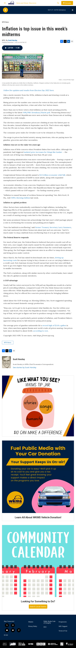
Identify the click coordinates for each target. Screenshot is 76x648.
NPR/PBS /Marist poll (36, 112)
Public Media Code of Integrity (50, 622)
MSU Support (63, 626)
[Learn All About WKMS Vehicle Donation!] (38, 477)
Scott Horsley (12, 40)
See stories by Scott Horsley (24, 367)
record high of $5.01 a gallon (54, 325)
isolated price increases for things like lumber (43, 152)
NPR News (5, 22)
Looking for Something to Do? (38, 601)
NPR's (20, 198)
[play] (5, 10)
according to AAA (40, 331)
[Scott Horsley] (6, 362)
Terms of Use (63, 631)
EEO (45, 627)
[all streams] (73, 10)
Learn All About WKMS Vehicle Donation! (38, 517)
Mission (30, 622)
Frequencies (63, 622)
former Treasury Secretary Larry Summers (53, 227)
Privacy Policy (32, 626)
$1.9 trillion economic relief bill (52, 175)
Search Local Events (38, 606)
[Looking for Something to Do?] (38, 561)
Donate (68, 3)
